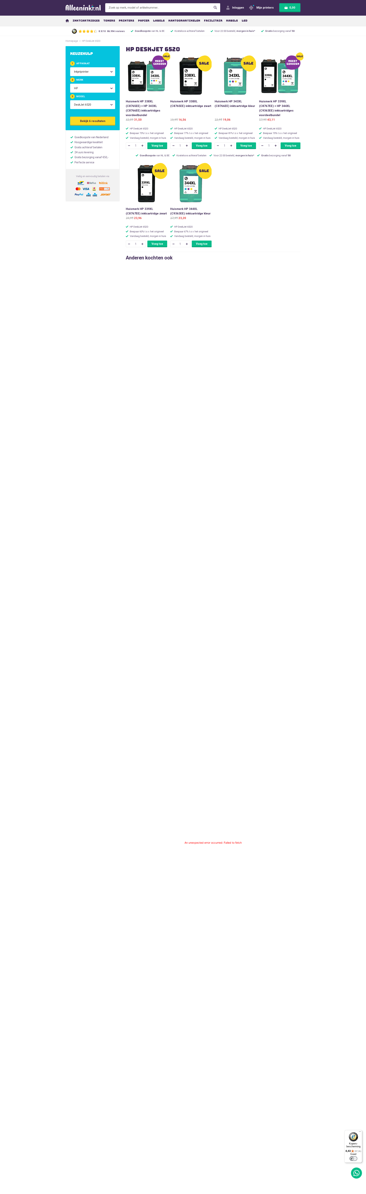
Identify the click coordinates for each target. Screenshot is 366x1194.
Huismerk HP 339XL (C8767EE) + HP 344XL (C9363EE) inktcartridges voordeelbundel (276, 108)
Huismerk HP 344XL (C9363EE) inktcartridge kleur (190, 211)
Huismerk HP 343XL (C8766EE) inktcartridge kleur (235, 104)
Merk (77, 79)
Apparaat (81, 63)
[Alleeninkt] (83, 8)
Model (78, 96)
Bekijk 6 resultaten (92, 121)
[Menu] (360, 1132)
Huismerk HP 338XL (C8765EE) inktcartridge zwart (190, 104)
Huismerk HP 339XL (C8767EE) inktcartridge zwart (146, 211)
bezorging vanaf (280, 31)
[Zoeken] (215, 7)
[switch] (353, 1158)
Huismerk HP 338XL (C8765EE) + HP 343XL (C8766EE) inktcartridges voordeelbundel (143, 108)
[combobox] (74, 71)
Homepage (72, 40)
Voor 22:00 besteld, (234, 31)
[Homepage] (67, 20)
